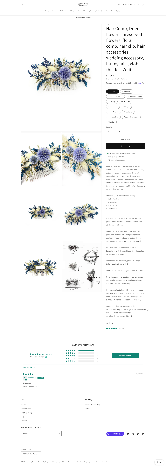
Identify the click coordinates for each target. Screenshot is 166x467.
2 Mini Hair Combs (115, 97)
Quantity (109, 127)
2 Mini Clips (125, 102)
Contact (24, 421)
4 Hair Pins (126, 91)
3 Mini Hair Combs (135, 97)
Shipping (109, 79)
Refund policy (56, 462)
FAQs (22, 417)
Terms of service (77, 462)
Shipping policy (89, 462)
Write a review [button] (125, 355)
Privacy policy (66, 462)
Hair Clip (112, 102)
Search (23, 405)
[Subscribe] (58, 433)
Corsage (126, 107)
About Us (86, 409)
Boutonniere (113, 117)
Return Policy (26, 409)
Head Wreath (113, 112)
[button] (23, 4)
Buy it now (125, 146)
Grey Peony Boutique (32, 462)
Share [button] (111, 323)
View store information (116, 160)
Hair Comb (113, 91)
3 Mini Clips (113, 107)
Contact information (102, 462)
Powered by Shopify (44, 462)
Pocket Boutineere (131, 117)
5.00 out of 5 (47, 354)
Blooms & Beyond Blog (91, 405)
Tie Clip (111, 122)
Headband (128, 112)
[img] (28, 374)
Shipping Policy (26, 413)
